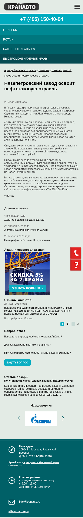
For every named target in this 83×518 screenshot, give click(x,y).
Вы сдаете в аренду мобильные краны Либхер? (33, 336)
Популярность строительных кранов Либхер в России (38, 380)
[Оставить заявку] (76, 265)
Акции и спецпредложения (24, 249)
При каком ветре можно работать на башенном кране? (37, 352)
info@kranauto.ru (29, 501)
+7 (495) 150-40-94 (41, 19)
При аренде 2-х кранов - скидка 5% (27, 273)
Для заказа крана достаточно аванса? (27, 344)
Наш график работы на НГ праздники (27, 240)
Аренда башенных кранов (20, 70)
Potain (8, 39)
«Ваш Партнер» (19, 511)
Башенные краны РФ (19, 49)
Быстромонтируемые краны (25, 58)
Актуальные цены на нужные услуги (26, 230)
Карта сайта (44, 455)
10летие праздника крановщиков (24, 219)
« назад (9, 195)
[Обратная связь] (76, 253)
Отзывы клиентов (17, 300)
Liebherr (10, 30)
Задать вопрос (17, 362)
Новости (44, 70)
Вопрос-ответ (14, 331)
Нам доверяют (42, 405)
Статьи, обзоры (16, 377)
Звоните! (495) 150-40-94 (34, 486)
